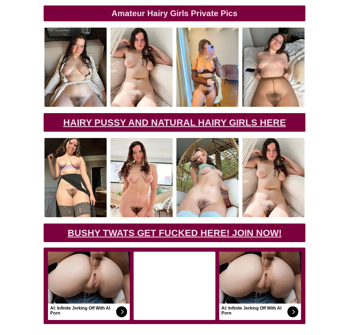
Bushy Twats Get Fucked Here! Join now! (175, 233)
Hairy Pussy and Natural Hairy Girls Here (174, 122)
